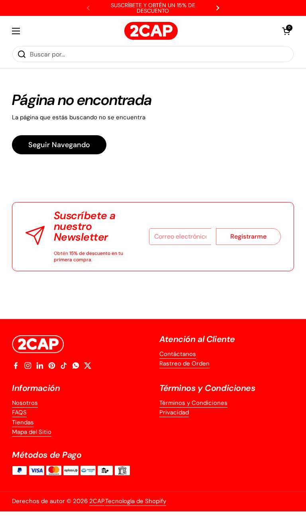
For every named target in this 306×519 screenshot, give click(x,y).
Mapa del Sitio (31, 432)
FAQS (19, 412)
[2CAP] (151, 31)
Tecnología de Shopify (135, 501)
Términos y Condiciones (193, 403)
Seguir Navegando (59, 145)
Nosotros (25, 403)
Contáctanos (177, 354)
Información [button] (36, 388)
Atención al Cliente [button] (197, 339)
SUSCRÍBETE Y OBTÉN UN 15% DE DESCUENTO (153, 8)
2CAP (96, 501)
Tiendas (23, 422)
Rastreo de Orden (184, 363)
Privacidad (174, 412)
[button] (286, 31)
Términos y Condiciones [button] (207, 388)
